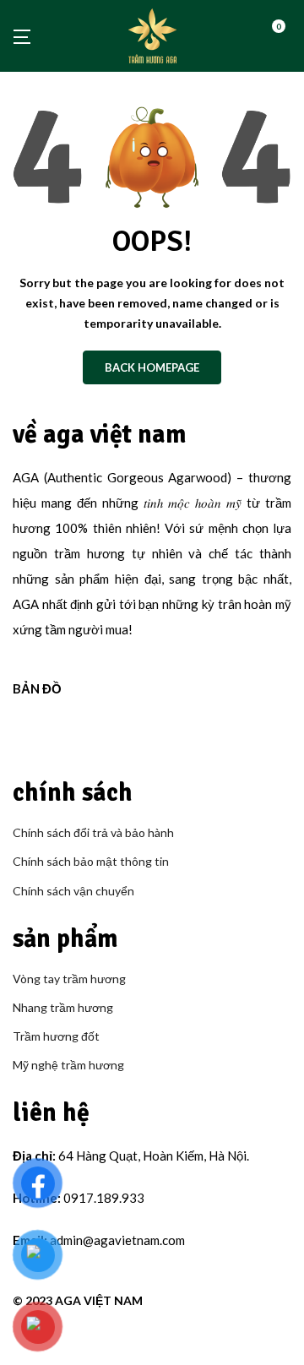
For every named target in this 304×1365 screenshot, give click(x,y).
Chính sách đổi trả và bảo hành (93, 832)
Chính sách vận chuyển (73, 891)
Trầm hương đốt (56, 1036)
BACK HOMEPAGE (152, 367)
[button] (284, 35)
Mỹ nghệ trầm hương (68, 1065)
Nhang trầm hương (63, 1007)
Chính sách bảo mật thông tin (91, 861)
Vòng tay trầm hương (69, 978)
